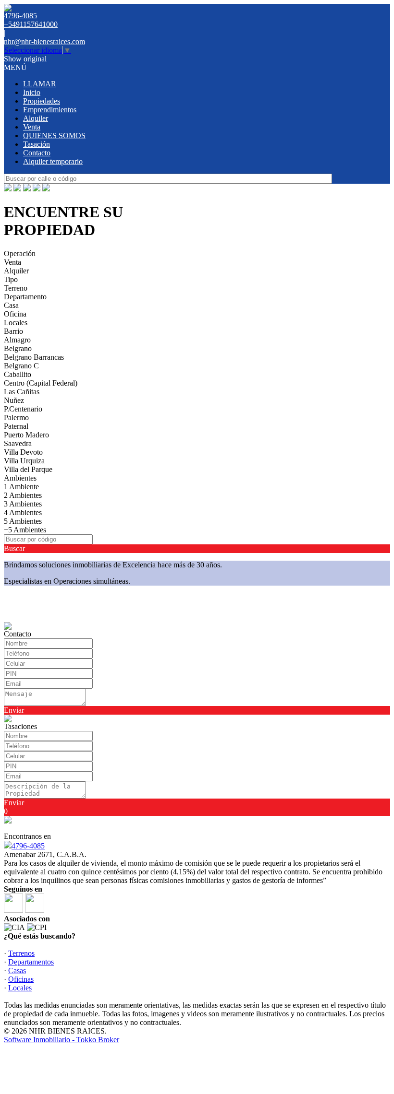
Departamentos (31, 962)
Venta (31, 127)
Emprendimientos (49, 110)
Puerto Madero (26, 435)
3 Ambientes (23, 504)
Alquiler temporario (53, 161)
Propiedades (41, 101)
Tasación (36, 144)
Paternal (16, 426)
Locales (15, 322)
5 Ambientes (23, 521)
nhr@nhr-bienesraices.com (44, 41)
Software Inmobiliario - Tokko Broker (61, 1039)
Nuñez (14, 400)
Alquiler (35, 118)
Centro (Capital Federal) (40, 383)
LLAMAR (39, 84)
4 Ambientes (23, 512)
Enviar (14, 710)
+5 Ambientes (25, 530)
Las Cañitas (21, 392)
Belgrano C (21, 366)
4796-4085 (28, 846)
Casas (17, 970)
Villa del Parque (28, 469)
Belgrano (18, 348)
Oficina (15, 314)
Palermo (16, 417)
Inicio (31, 92)
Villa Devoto (23, 452)
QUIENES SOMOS (54, 135)
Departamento (25, 297)
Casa (11, 305)
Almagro (17, 340)
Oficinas (21, 979)
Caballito (17, 374)
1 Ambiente (21, 486)
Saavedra (18, 443)
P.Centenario (23, 409)
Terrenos (21, 953)
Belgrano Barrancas (34, 357)
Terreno (15, 288)
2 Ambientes (23, 495)
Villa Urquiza (24, 461)
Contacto (36, 153)
